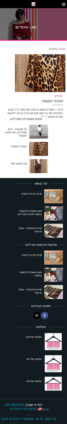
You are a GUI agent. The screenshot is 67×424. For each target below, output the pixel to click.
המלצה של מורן (34, 337)
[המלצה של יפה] (53, 364)
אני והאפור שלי (19, 163)
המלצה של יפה (34, 359)
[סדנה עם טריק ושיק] (53, 196)
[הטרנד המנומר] (40, 73)
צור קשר (50, 419)
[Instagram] (36, 315)
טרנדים (58, 95)
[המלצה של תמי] (53, 384)
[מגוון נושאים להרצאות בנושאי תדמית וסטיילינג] (53, 213)
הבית (62, 49)
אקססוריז (27, 419)
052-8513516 (14, 405)
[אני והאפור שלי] (38, 166)
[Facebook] (44, 315)
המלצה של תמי (34, 381)
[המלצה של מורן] (53, 341)
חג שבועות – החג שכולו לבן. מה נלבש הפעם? (16, 132)
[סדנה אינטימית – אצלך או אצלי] (53, 231)
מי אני (39, 419)
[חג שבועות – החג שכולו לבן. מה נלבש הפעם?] (38, 132)
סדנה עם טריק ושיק (32, 193)
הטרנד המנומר (52, 101)
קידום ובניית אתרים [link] (24, 409)
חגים (5, 419)
